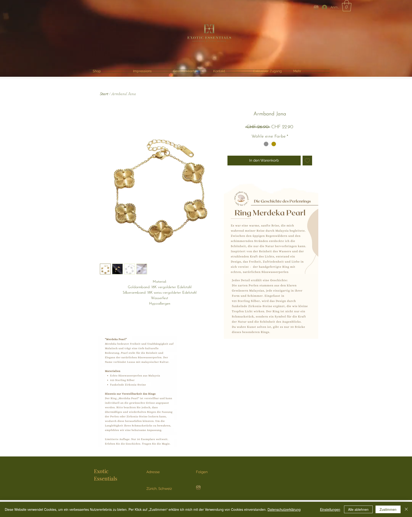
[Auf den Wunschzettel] (307, 160)
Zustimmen (388, 509)
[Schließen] (406, 509)
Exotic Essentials (105, 474)
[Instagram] (316, 7)
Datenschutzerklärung (284, 509)
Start (104, 94)
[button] (346, 5)
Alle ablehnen (358, 509)
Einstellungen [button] (330, 509)
